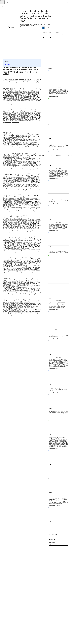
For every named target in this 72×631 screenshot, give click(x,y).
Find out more (7, 64)
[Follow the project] (43, 37)
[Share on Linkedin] (54, 37)
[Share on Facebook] (47, 37)
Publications (33, 52)
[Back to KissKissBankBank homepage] (7, 2)
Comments (40, 52)
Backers (45, 52)
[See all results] (56, 2)
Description (27, 52)
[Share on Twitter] (50, 37)
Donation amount (52, 542)
